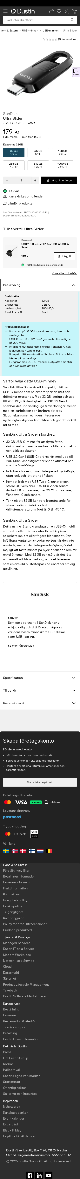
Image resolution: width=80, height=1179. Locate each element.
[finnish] (32, 851)
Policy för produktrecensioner (25, 924)
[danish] (23, 851)
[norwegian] (15, 851)
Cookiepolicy (12, 906)
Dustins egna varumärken (21, 1076)
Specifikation (13, 678)
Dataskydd (11, 972)
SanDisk (10, 113)
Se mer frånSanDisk (21, 645)
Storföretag (11, 1082)
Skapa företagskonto (40, 782)
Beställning (11, 1009)
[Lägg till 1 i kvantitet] (35, 180)
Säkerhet (9, 978)
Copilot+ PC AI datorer (19, 1136)
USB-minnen (30, 30)
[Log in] (66, 11)
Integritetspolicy (15, 900)
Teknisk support (15, 1027)
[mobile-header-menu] (5, 11)
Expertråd (10, 1124)
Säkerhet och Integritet (20, 1094)
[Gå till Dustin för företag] (23, 11)
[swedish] (6, 851)
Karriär (8, 1064)
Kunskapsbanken (15, 1112)
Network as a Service (18, 961)
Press (7, 1052)
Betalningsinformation (19, 876)
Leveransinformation (18, 882)
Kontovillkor (11, 894)
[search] (72, 20)
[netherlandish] (40, 851)
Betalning (10, 1033)
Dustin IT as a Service (19, 949)
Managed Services (16, 943)
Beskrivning (11, 285)
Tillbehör (9, 690)
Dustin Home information (21, 1039)
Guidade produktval (17, 930)
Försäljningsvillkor (16, 870)
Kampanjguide (13, 918)
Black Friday (12, 1130)
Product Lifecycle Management (26, 984)
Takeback (10, 990)
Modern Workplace (17, 955)
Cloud (7, 966)
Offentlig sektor (14, 1088)
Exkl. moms (10, 137)
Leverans (10, 1015)
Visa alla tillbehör (64, 273)
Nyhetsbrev (11, 1106)
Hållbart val (11, 1070)
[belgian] (49, 851)
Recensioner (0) (15, 703)
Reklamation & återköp (20, 1021)
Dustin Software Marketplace (24, 996)
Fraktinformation (15, 888)
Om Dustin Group (15, 1058)
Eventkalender (13, 1118)
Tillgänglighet (13, 912)
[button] (51, 11)
